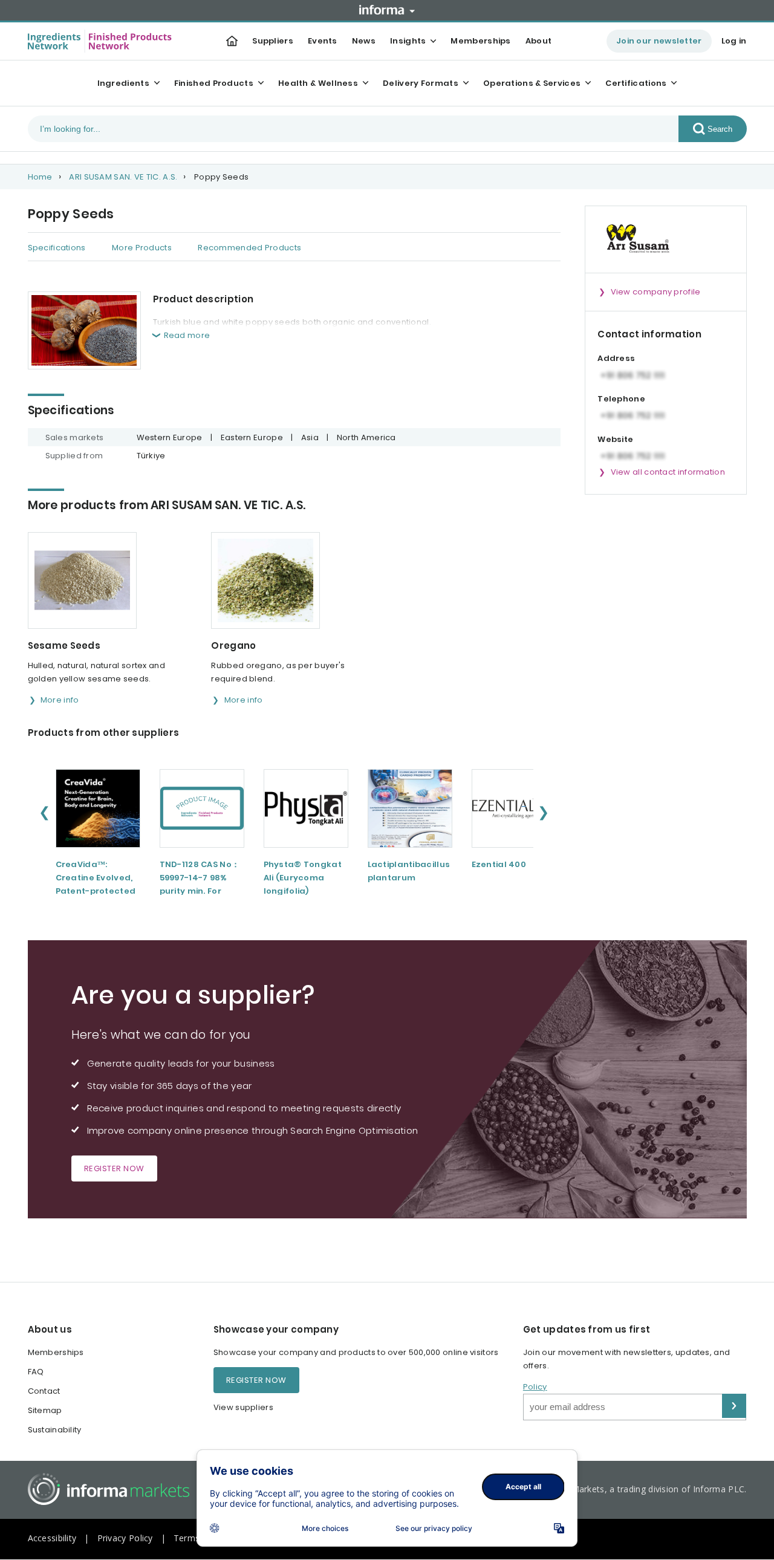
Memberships (480, 41)
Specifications (57, 247)
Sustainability (55, 1429)
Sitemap (45, 1410)
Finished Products (213, 83)
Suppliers (272, 41)
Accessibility (52, 1538)
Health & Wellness (318, 83)
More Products (142, 247)
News (364, 41)
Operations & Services (531, 83)
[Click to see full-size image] (84, 330)
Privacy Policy (125, 1538)
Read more (187, 335)
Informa (387, 10)
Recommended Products (249, 247)
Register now (114, 1168)
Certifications (635, 83)
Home (40, 177)
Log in (734, 41)
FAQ (36, 1371)
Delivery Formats (420, 83)
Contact (44, 1391)
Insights (408, 41)
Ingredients (123, 83)
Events (322, 41)
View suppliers (243, 1407)
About (538, 41)
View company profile (656, 291)
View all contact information (668, 472)
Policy (535, 1387)
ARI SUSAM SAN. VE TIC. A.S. (123, 177)
